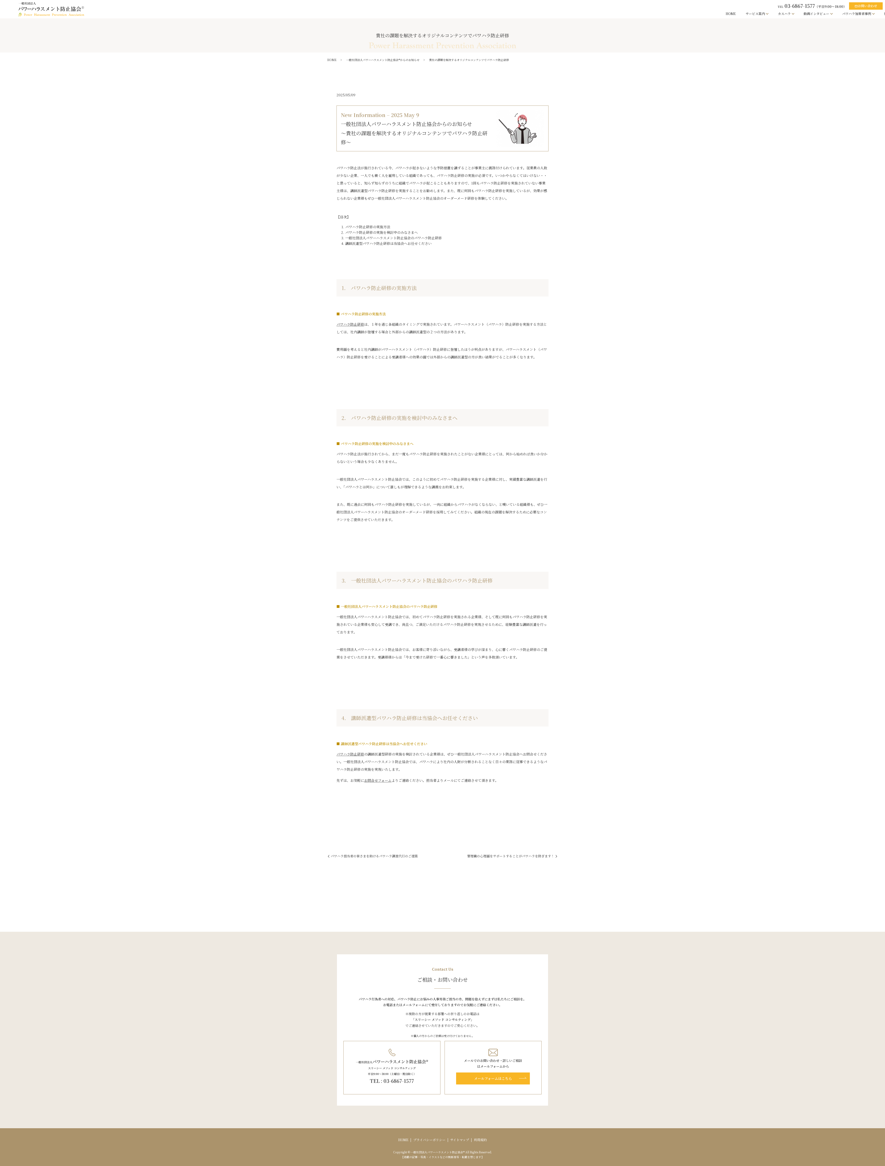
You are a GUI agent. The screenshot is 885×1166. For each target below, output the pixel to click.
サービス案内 (755, 13)
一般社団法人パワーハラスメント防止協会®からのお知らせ (382, 60)
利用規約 (480, 1139)
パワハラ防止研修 (350, 324)
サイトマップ (459, 1139)
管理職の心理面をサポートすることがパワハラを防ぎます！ (510, 856)
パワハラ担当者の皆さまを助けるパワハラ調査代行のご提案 (374, 856)
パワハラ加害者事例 (856, 13)
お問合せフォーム (378, 780)
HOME (731, 13)
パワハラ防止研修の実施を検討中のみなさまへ (381, 232)
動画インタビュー (816, 13)
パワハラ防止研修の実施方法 (367, 226)
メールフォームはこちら (493, 1078)
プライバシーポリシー (429, 1139)
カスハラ (784, 13)
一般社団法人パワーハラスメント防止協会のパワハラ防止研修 (393, 237)
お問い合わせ (866, 5)
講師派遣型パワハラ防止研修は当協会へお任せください (388, 243)
